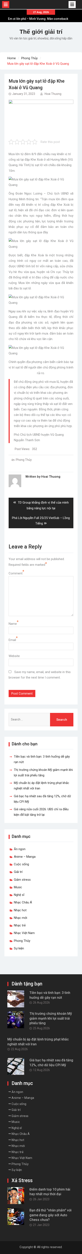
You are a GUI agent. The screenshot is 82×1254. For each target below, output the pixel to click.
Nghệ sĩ (19, 895)
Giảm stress (22, 880)
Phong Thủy (24, 459)
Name (13, 624)
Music (18, 887)
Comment (15, 573)
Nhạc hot (20, 910)
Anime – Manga (25, 857)
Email (12, 640)
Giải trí (18, 872)
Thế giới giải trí (41, 31)
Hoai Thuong (53, 93)
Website (14, 656)
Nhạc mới (20, 918)
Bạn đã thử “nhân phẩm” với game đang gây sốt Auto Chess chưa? (50, 1215)
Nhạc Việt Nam (24, 933)
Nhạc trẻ (20, 925)
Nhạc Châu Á (23, 902)
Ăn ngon (19, 849)
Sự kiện (19, 948)
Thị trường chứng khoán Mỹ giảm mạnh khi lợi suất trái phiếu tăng (50, 1018)
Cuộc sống (21, 864)
